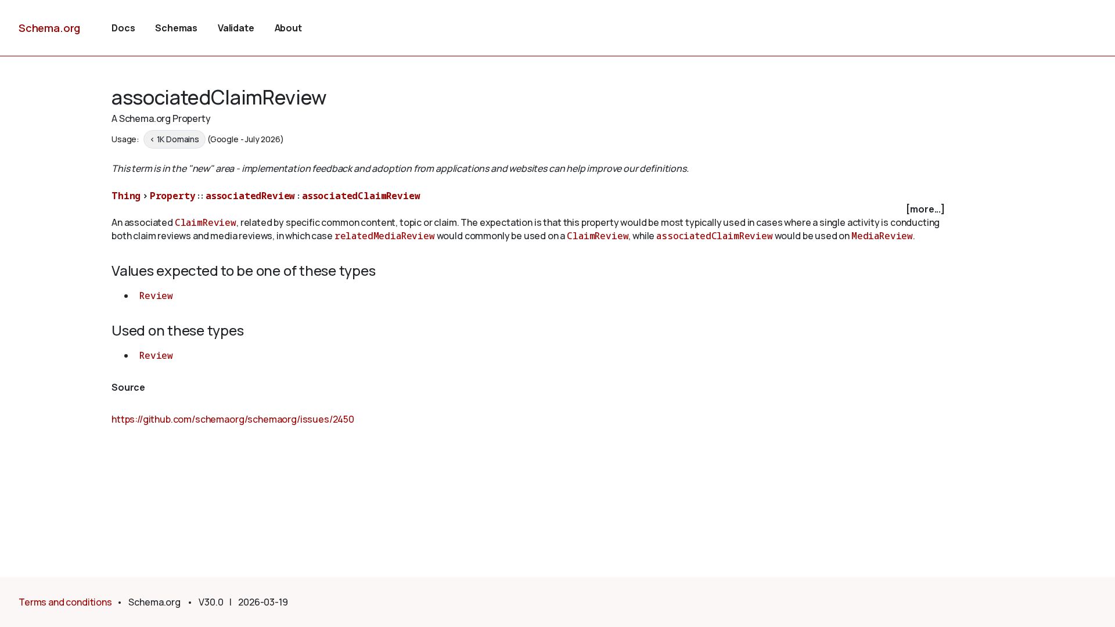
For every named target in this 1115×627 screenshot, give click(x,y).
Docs (123, 27)
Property (173, 195)
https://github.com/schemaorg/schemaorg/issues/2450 (233, 419)
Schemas (176, 27)
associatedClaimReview (361, 195)
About (288, 27)
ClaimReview (205, 222)
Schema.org (49, 28)
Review (156, 295)
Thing (126, 195)
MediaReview (882, 235)
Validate (236, 27)
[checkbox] (530, 209)
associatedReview (250, 195)
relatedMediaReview (384, 235)
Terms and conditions (65, 602)
